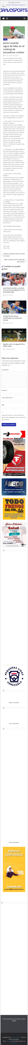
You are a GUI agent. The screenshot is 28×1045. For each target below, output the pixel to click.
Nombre (4, 390)
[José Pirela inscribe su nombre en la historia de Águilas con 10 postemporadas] (14, 273)
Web (3, 405)
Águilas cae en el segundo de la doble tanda (14, 345)
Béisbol (5, 39)
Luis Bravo (16, 55)
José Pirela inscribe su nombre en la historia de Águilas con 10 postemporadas (13, 290)
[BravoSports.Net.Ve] (14, 10)
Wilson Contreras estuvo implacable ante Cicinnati (14, 261)
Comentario (5, 370)
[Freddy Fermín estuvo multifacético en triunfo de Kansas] (14, 301)
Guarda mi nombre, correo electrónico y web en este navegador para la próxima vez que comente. (14, 417)
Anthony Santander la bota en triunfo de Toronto (14, 255)
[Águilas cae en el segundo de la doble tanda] (14, 329)
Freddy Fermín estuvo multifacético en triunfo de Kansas (12, 318)
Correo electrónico (7, 398)
